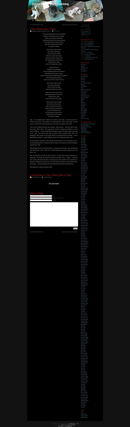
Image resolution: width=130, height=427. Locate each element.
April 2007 (83, 369)
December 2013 (84, 241)
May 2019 (83, 184)
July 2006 (83, 384)
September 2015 (84, 212)
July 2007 (83, 364)
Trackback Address (48, 177)
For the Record (84, 91)
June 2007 (83, 366)
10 (89, 29)
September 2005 (84, 400)
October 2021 (84, 170)
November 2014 (84, 225)
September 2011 (84, 283)
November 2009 (84, 319)
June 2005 (83, 405)
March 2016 (83, 204)
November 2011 (84, 280)
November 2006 (84, 377)
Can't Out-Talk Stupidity (86, 82)
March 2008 (83, 351)
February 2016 (84, 205)
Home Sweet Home (85, 95)
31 (89, 34)
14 (85, 31)
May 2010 (83, 309)
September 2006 (84, 381)
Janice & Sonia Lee (89, 44)
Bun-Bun (83, 79)
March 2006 (83, 390)
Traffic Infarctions (84, 131)
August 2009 (84, 324)
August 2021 (84, 171)
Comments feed (84, 415)
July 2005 (83, 403)
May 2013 (83, 251)
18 (81, 33)
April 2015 (83, 217)
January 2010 (84, 316)
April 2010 (83, 311)
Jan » (87, 36)
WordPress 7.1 (72, 423)
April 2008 (83, 350)
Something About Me (88, 59)
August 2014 (84, 230)
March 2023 (83, 154)
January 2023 (84, 155)
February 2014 (84, 238)
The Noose (83, 113)
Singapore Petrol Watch (86, 126)
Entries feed (83, 414)
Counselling (83, 86)
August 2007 (84, 363)
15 (87, 31)
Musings (48, 31)
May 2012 (83, 270)
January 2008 (84, 355)
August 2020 (84, 178)
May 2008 (83, 348)
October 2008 (84, 340)
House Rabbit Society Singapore (88, 123)
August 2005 (84, 402)
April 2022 (83, 160)
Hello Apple (89, 52)
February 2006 (84, 392)
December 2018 (84, 188)
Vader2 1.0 (63, 424)
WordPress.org (84, 417)
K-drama (83, 99)
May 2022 (83, 158)
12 (83, 31)
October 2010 (84, 301)
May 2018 (83, 196)
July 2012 (83, 267)
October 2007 (84, 360)
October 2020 (84, 176)
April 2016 (83, 202)
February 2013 (84, 256)
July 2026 (83, 137)
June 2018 (83, 194)
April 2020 (83, 181)
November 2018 (84, 189)
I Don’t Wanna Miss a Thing (37, 24)
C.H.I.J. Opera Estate (89, 41)
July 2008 (83, 345)
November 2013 (84, 243)
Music (82, 100)
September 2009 (84, 322)
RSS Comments (68, 426)
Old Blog (83, 105)
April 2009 (83, 330)
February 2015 (84, 220)
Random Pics (84, 108)
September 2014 (84, 228)
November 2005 (84, 397)
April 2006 (83, 389)
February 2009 (84, 334)
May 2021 (83, 175)
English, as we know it (86, 89)
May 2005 (83, 407)
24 (89, 33)
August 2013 (84, 248)
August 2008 (84, 343)
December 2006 (84, 376)
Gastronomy (83, 92)
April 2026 (83, 142)
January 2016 (84, 207)
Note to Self (83, 104)
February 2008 (84, 353)
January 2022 (84, 165)
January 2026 (84, 145)
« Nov (83, 36)
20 (84, 33)
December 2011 (84, 278)
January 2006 (84, 394)
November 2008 (84, 338)
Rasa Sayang (84, 110)
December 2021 (84, 167)
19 (83, 33)
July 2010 (83, 306)
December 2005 (84, 395)
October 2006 (84, 379)
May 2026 (83, 141)
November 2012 (84, 261)
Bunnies (39, 20)
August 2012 (84, 265)
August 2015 (84, 214)
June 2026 (83, 139)
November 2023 (84, 152)
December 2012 (84, 259)
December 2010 (84, 298)
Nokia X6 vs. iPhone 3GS (91, 57)
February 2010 (84, 314)
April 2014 (83, 235)
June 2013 (83, 249)
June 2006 (83, 385)
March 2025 (83, 147)
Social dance (84, 64)
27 (84, 34)
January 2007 (84, 374)
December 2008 (84, 337)
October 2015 (84, 210)
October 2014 (84, 227)
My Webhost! (84, 128)
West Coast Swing (85, 118)
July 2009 (83, 325)
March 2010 (83, 313)
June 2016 (83, 199)
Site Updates (84, 112)
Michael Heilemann (71, 424)
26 (83, 34)
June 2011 (83, 288)
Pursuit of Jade (84, 67)
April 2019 (83, 186)
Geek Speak (83, 94)
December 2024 (84, 149)
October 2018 (84, 191)
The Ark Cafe (84, 129)
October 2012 (84, 262)
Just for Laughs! (84, 97)
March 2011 (83, 293)
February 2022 (84, 163)
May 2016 (83, 201)
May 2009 (83, 329)
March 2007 (83, 371)
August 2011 (84, 285)
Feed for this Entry (36, 177)
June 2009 (83, 327)
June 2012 (83, 269)
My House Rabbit (84, 125)
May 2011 (83, 290)
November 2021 (84, 168)
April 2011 (83, 291)
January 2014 (84, 240)
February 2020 (84, 183)
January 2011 (84, 296)
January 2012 (84, 277)
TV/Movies (83, 115)
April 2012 (83, 272)
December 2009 (84, 317)
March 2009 (83, 332)
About (45, 20)
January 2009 (84, 335)
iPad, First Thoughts (90, 54)
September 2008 (84, 342)
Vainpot (82, 117)
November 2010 (84, 300)
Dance (82, 87)
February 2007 (84, 372)
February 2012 (84, 275)
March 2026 (83, 144)
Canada (82, 57)
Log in (82, 412)
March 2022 (83, 162)
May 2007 (83, 368)
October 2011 (84, 282)
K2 (78, 423)
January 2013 (84, 257)
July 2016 (83, 197)
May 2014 (83, 233)
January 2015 (84, 222)
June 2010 (83, 308)
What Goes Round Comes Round (69, 24)
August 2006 (84, 382)
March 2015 (83, 218)
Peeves (82, 107)
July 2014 (83, 231)
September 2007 (84, 361)
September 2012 (84, 264)
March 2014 (83, 236)
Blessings (83, 78)
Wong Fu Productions (85, 132)
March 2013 (83, 254)
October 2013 (84, 244)
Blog (33, 20)
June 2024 (83, 150)
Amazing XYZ (84, 71)
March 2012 (83, 274)
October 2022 (84, 157)
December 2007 (84, 356)
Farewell (83, 66)
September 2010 (84, 303)
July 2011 (83, 287)
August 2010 (84, 304)
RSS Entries (60, 426)
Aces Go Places (84, 76)
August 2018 (84, 193)
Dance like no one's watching (50, 4)
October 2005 (84, 398)
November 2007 (84, 358)
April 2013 (83, 253)
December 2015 (84, 209)
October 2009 (84, 321)
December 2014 (84, 223)
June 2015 (83, 215)
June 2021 (83, 173)
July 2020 (83, 180)
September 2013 (84, 246)
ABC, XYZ (83, 69)
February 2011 (84, 295)
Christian (83, 84)
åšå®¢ (82, 49)
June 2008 (83, 347)
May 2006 (83, 387)
